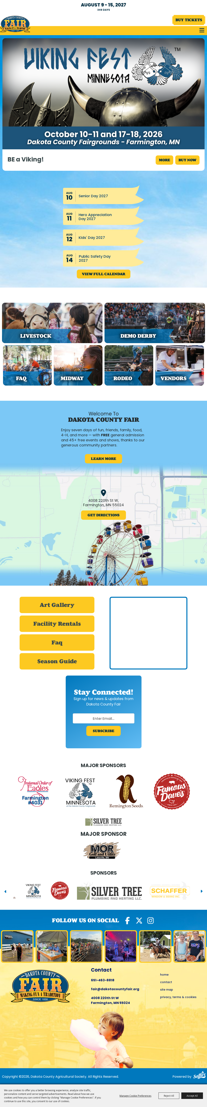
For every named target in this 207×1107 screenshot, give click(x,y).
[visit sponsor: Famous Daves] (38, 891)
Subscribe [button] (103, 731)
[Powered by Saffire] (199, 1076)
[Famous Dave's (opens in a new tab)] (172, 792)
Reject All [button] (169, 1095)
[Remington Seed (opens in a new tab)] (126, 792)
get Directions (103, 515)
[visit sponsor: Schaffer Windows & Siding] (148, 891)
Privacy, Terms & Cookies (178, 997)
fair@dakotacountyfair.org (115, 989)
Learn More (103, 459)
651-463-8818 (102, 980)
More (164, 160)
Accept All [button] (192, 1095)
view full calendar (103, 274)
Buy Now (187, 160)
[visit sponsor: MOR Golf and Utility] (103, 851)
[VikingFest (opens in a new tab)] (81, 792)
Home (164, 975)
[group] (103, 160)
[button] (201, 30)
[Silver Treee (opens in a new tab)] (103, 821)
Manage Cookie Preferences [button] (135, 1095)
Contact (166, 982)
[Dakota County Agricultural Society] (15, 24)
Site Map (166, 990)
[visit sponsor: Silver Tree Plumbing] (87, 891)
